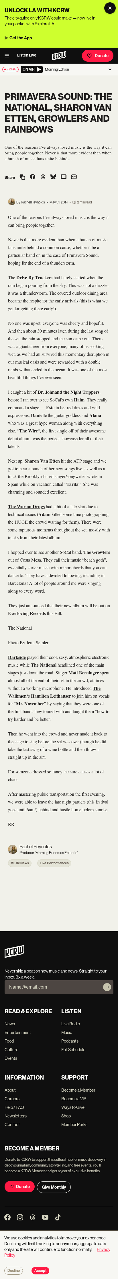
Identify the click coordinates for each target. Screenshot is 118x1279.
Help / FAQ (14, 1107)
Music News (20, 863)
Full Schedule (73, 1049)
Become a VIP (73, 1098)
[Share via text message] (63, 177)
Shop (66, 1115)
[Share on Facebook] (33, 177)
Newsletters (16, 1115)
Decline (13, 1270)
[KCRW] (14, 956)
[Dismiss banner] (110, 8)
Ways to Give (72, 1107)
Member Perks (74, 1124)
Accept (40, 1270)
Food (9, 1041)
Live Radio (70, 1023)
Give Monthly (54, 1187)
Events (11, 1058)
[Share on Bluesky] (53, 177)
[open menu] (8, 55)
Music (66, 1032)
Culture (11, 1049)
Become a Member (78, 1090)
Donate (102, 55)
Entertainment (18, 1032)
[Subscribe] (107, 987)
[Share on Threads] (43, 177)
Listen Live (26, 55)
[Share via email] (74, 177)
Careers (12, 1098)
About (10, 1090)
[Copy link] (22, 177)
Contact (12, 1124)
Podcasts (69, 1041)
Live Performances (54, 863)
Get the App (20, 37)
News (10, 1023)
